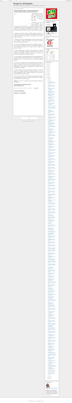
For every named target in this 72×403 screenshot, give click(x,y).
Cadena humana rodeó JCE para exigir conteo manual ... (51, 321)
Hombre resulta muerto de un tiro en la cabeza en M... (51, 165)
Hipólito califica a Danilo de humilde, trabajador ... (51, 203)
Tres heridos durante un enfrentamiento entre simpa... (51, 206)
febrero (49, 378)
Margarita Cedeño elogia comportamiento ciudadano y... (51, 177)
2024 (48, 66)
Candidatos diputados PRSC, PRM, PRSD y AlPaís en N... (51, 123)
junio (48, 79)
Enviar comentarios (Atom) (30, 121)
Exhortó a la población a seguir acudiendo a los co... (51, 186)
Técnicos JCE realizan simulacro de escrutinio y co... (51, 318)
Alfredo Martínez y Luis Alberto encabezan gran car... (51, 344)
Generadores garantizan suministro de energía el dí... (51, 332)
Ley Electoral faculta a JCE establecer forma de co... (51, 373)
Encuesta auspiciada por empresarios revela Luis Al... (51, 237)
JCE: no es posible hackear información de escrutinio (52, 294)
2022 (48, 69)
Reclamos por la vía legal (51, 105)
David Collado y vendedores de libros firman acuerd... (51, 368)
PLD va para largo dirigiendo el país (51, 215)
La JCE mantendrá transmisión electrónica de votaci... (51, 159)
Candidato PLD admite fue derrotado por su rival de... (51, 115)
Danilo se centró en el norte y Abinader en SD (52, 231)
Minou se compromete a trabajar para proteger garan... (51, 271)
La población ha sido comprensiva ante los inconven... (51, 183)
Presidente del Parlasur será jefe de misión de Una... (51, 243)
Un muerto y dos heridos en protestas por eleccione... (51, 121)
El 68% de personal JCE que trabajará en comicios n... (51, 312)
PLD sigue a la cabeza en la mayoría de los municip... (52, 153)
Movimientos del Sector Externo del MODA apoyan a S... (51, 358)
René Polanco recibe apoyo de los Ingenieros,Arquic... (51, 303)
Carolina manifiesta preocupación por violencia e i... (51, 268)
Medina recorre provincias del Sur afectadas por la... (52, 251)
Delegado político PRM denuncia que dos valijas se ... (51, 162)
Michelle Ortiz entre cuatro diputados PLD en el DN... (51, 144)
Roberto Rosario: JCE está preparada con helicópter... (51, 315)
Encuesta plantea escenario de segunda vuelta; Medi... (51, 335)
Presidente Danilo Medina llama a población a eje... (52, 180)
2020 (48, 71)
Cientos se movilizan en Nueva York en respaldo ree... (51, 347)
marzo (49, 377)
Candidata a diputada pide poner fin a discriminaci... (51, 297)
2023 (48, 67)
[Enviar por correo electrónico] (34, 88)
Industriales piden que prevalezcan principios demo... (51, 240)
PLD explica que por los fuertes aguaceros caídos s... (51, 274)
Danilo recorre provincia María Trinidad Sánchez (52, 324)
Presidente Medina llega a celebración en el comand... (52, 132)
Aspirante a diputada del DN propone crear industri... (51, 285)
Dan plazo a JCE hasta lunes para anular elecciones (51, 104)
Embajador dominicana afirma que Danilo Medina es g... (51, 95)
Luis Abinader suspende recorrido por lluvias (51, 259)
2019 (48, 73)
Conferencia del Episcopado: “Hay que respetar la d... (51, 92)
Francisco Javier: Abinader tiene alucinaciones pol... (51, 288)
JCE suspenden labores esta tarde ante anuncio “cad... (52, 329)
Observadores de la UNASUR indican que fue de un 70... (51, 141)
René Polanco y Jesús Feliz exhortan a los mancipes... (51, 277)
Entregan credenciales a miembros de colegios (51, 248)
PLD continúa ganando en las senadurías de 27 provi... (52, 150)
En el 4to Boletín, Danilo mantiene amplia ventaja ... (51, 147)
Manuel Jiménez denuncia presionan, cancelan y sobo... (52, 341)
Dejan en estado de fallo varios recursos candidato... (51, 89)
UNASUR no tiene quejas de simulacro (51, 361)
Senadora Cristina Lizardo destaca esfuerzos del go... (52, 282)
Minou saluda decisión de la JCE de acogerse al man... (51, 212)
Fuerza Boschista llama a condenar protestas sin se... (51, 108)
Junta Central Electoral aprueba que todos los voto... (51, 226)
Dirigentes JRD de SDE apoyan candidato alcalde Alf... (51, 350)
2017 (48, 75)
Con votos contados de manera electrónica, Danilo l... (51, 156)
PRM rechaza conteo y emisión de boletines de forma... (52, 168)
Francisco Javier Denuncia (50, 223)
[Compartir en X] (35, 88)
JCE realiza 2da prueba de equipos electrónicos (52, 366)
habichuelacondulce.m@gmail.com (52, 388)
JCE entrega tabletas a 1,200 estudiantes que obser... (51, 254)
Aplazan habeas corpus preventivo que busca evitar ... (51, 86)
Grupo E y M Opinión (23, 4)
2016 (48, 77)
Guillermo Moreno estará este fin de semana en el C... (51, 309)
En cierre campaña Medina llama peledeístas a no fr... (51, 229)
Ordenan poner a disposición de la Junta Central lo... (51, 257)
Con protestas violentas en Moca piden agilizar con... (51, 126)
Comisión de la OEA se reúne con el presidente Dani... (52, 209)
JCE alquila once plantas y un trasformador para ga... (51, 246)
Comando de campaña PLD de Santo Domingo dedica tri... (52, 118)
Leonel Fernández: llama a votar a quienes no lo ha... (51, 189)
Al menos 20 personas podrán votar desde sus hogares (52, 195)
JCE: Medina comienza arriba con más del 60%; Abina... (51, 171)
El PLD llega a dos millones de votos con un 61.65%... (51, 129)
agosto (49, 78)
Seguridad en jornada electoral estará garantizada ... (51, 280)
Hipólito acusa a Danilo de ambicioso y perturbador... (52, 201)
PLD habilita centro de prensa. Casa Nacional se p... (51, 192)
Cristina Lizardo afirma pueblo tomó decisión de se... (51, 218)
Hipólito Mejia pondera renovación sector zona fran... (52, 306)
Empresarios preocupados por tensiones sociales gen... (51, 111)
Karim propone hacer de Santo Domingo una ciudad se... (51, 291)
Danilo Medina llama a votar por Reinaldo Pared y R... (51, 220)
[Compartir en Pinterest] (37, 88)
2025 (48, 65)
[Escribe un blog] (35, 88)
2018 (48, 74)
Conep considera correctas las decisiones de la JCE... (51, 326)
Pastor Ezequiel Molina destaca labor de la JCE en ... (52, 300)
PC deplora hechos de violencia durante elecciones (51, 138)
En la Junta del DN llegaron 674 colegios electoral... (51, 101)
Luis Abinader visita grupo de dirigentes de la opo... (52, 83)
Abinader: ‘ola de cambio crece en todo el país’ (51, 371)
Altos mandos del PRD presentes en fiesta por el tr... (51, 135)
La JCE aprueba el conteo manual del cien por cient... (52, 338)
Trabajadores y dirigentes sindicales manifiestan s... (51, 265)
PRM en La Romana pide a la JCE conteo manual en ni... (52, 262)
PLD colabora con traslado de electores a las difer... (51, 198)
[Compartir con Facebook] (36, 88)
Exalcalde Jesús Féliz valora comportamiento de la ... (51, 174)
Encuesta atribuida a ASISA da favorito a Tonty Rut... (51, 234)
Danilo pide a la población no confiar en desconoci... (52, 363)
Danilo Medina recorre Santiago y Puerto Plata (52, 352)
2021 (48, 70)
